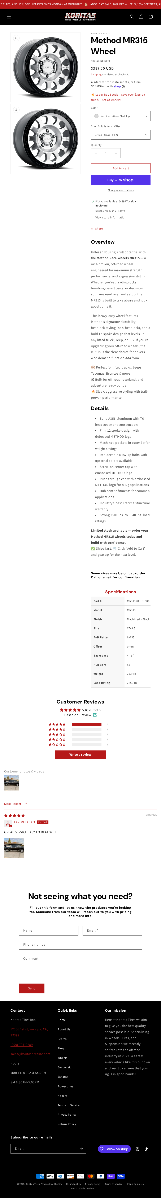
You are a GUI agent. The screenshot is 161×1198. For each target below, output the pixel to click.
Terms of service (113, 1183)
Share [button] (99, 228)
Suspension (65, 1067)
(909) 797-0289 (21, 1044)
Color (94, 108)
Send (31, 988)
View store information (110, 217)
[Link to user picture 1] (14, 848)
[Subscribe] (81, 1149)
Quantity (96, 145)
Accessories (65, 1086)
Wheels (63, 1058)
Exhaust (63, 1077)
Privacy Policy (67, 1114)
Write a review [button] (80, 754)
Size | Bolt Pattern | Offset (106, 126)
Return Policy (67, 1124)
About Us (64, 1029)
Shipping (96, 74)
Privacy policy (93, 1183)
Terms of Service (69, 1105)
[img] (14, 815)
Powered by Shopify (51, 1183)
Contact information (82, 1188)
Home (62, 1020)
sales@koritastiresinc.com (30, 1054)
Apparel (63, 1096)
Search (62, 1039)
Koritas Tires (33, 1183)
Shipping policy (135, 1183)
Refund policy (73, 1183)
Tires (61, 1048)
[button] (8, 16)
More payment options (121, 190)
